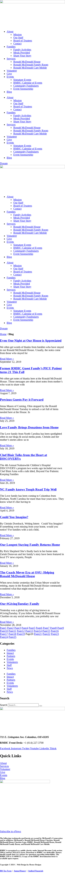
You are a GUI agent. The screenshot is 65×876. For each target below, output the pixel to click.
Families (11, 46)
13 (29, 631)
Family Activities (22, 49)
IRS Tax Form (6, 871)
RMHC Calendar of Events (27, 82)
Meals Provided (21, 52)
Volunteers (12, 662)
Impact (10, 653)
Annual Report (20, 871)
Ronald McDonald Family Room (30, 64)
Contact (17, 43)
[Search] (40, 705)
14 (38, 631)
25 (12, 637)
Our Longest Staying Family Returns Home (30, 544)
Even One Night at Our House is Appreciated (31, 340)
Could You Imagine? (14, 517)
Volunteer (12, 70)
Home (3, 334)
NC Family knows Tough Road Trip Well (28, 489)
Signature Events (22, 79)
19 (21, 634)
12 (21, 631)
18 (12, 634)
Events (10, 76)
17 (4, 634)
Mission (17, 34)
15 (46, 631)
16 (55, 631)
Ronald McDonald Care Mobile (30, 67)
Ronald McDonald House (26, 61)
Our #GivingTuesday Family (19, 603)
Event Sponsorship (23, 88)
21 (38, 634)
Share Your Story (22, 55)
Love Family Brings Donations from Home (29, 427)
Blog (9, 91)
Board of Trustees (22, 40)
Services (11, 58)
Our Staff (18, 37)
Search (3, 705)
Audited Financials (35, 871)
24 (4, 637)
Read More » (7, 358)
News (10, 668)
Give (9, 73)
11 (12, 631)
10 (4, 631)
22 (46, 634)
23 (55, 634)
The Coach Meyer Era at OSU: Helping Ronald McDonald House (27, 574)
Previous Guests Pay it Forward (22, 399)
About (10, 31)
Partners (11, 656)
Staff (9, 665)
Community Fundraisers (26, 85)
